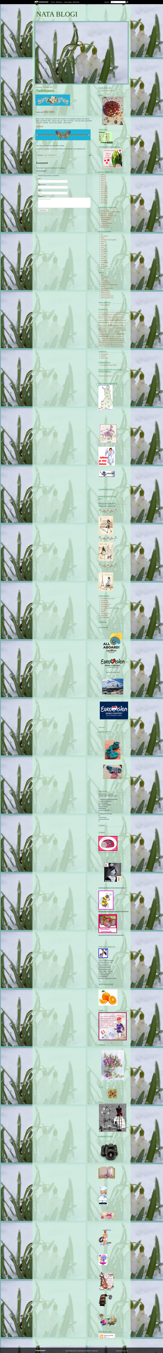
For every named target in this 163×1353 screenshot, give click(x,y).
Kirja (99, 325)
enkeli (124, 338)
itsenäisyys (100, 340)
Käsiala (118, 325)
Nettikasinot (59, 2)
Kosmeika (105, 325)
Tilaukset (114, 336)
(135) (104, 188)
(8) (103, 178)
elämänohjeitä (120, 338)
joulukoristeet (122, 340)
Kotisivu (52, 190)
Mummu (103, 241)
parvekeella (114, 344)
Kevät (124, 322)
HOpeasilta (104, 251)
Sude (102, 247)
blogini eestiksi (105, 606)
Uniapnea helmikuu (106, 223)
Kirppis (102, 325)
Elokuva (100, 316)
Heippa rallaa (105, 210)
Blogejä (114, 314)
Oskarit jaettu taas (106, 217)
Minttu (103, 238)
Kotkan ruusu (105, 602)
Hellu (102, 243)
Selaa (68, 2)
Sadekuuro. (45, 90)
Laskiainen (108, 328)
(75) (104, 189)
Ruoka (117, 332)
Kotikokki (103, 356)
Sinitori (109, 334)
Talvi (115, 334)
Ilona (102, 255)
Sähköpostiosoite (46, 184)
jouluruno (111, 342)
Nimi (39, 178)
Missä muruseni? (106, 604)
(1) (103, 174)
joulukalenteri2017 (113, 340)
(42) (104, 182)
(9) (103, 176)
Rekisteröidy (76, 2)
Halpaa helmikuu (120, 316)
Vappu (104, 338)
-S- (102, 234)
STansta (103, 256)
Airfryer (124, 312)
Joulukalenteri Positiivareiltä (109, 284)
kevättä (103, 610)
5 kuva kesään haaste (112, 312)
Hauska (100, 318)
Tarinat (100, 336)
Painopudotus (105, 290)
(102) (104, 191)
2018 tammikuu (103, 312)
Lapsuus (104, 328)
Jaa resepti (104, 281)
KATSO (39, 126)
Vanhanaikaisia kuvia (107, 297)
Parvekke (123, 330)
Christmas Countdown (105, 376)
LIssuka (103, 253)
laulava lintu (104, 615)
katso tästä (48, 112)
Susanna (103, 245)
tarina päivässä (105, 305)
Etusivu (53, 2)
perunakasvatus (119, 344)
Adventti (121, 312)
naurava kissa (105, 613)
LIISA (102, 258)
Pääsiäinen (107, 331)
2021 (108, 312)
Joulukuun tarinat (103, 322)
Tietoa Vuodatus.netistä (70, 1350)
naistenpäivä (109, 344)
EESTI (103, 275)
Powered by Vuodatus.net (122, 1350)
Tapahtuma (120, 334)
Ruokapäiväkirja (105, 294)
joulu (107, 340)
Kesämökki (121, 322)
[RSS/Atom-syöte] (107, 1336)
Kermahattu (104, 236)
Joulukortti (123, 320)
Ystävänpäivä (105, 225)
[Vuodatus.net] (40, 1350)
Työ (122, 336)
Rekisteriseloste (80, 1350)
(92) (104, 195)
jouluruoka (115, 342)
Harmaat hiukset (106, 219)
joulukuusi (107, 342)
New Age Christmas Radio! (109, 365)
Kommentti (40, 196)
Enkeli (108, 316)
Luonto (124, 328)
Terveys (106, 336)
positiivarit (101, 345)
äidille (102, 611)
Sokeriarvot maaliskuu (107, 214)
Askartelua (105, 314)
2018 (99, 312)
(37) (104, 184)
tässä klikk (101, 727)
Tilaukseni (104, 221)
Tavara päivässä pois (107, 296)
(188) (104, 197)
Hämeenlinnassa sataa (108, 598)
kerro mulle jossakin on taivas (109, 608)
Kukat (114, 325)
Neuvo (107, 330)
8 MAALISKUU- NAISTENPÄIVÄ (110, 212)
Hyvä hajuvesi (105, 227)
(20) (104, 186)
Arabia (99, 314)
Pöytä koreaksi (105, 292)
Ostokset (111, 330)
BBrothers (110, 314)
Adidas (117, 312)
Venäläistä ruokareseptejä (108, 239)
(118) (104, 203)
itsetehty (104, 340)
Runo (114, 331)
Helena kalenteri (112, 318)
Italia (102, 279)
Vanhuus (100, 338)
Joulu (107, 320)
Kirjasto (103, 286)
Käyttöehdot (88, 1350)
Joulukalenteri (115, 320)
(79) (104, 193)
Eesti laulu (122, 314)
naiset (105, 344)
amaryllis (116, 338)
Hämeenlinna (101, 320)
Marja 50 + (104, 260)
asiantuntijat (104, 262)
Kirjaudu (106, 2)
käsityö (99, 344)
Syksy (113, 334)
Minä (99, 330)
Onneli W (103, 249)
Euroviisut (104, 277)
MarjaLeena (104, 266)
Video (107, 338)
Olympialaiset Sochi (107, 288)
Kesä (117, 322)
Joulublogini (104, 600)
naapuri (103, 344)
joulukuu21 (101, 342)
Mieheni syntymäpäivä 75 (108, 215)
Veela (102, 264)
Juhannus (110, 322)
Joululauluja (104, 354)
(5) (103, 199)
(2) (103, 180)
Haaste (115, 316)
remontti (106, 345)
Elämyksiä (104, 316)
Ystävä (111, 338)
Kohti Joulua (104, 358)
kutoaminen (122, 342)
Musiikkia (104, 330)
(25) (104, 201)
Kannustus (114, 322)
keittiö (118, 342)
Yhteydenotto (95, 1350)
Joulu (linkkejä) (105, 282)
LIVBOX (121, 325)
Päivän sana (101, 331)
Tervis (110, 336)
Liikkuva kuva (118, 328)
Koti (110, 325)
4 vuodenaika (105, 617)
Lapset (100, 328)
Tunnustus (118, 336)
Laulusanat (111, 328)
